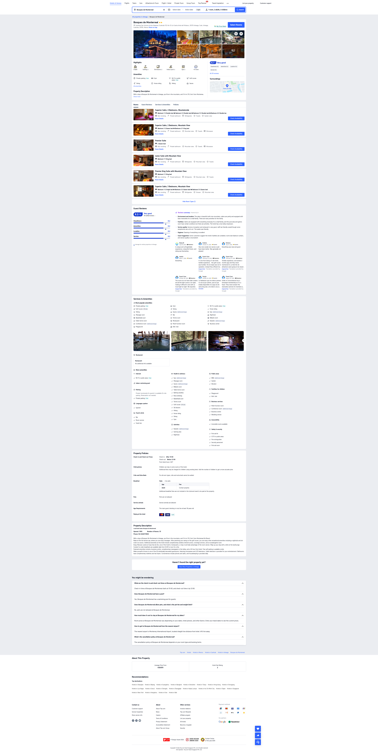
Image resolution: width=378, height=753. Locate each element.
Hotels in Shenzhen (189, 684)
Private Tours (178, 3)
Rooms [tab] (135, 105)
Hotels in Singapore (233, 688)
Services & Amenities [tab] (162, 105)
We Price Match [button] (221, 26)
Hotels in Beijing (150, 684)
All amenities (137, 86)
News (157, 712)
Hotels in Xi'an (163, 692)
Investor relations (185, 708)
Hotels (189, 652)
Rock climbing (178, 396)
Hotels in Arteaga (223, 652)
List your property (185, 718)
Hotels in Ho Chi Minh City (206, 688)
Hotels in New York (138, 692)
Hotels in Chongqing (228, 684)
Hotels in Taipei (220, 688)
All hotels (183, 721)
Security (182, 728)
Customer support (137, 708)
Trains (134, 3)
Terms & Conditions (162, 718)
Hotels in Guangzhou (162, 684)
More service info (137, 715)
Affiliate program (185, 715)
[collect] (258, 729)
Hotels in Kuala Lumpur (190, 688)
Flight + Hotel (166, 3)
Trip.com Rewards (185, 712)
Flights (127, 3)
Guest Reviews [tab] (147, 105)
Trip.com (182, 652)
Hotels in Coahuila (210, 652)
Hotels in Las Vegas (138, 688)
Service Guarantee (137, 712)
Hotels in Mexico (198, 652)
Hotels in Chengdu (161, 688)
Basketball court (140, 318)
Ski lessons (177, 407)
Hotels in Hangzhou (151, 692)
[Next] (243, 340)
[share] (258, 735)
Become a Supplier (186, 725)
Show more (136, 96)
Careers (158, 715)
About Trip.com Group (162, 728)
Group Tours (191, 3)
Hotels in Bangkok (176, 684)
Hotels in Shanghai (137, 684)
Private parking (140, 306)
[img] (155, 44)
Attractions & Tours (152, 3)
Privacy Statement (161, 721)
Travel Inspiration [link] (218, 3)
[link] (248, 3)
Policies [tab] (176, 105)
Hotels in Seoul (150, 688)
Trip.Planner (202, 3)
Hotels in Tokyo (201, 684)
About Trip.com (160, 708)
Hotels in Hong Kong (214, 684)
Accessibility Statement (163, 725)
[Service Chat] (258, 742)
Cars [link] (140, 3)
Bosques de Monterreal (145, 22)
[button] (228, 3)
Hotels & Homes (115, 3)
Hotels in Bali (173, 692)
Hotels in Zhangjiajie (175, 688)
